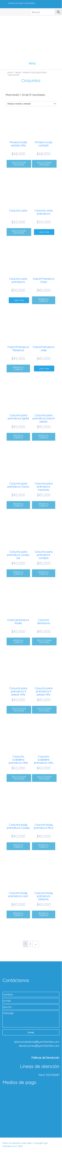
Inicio (10, 72)
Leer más (44, 231)
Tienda (18, 72)
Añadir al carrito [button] (43, 300)
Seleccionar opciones (19, 163)
